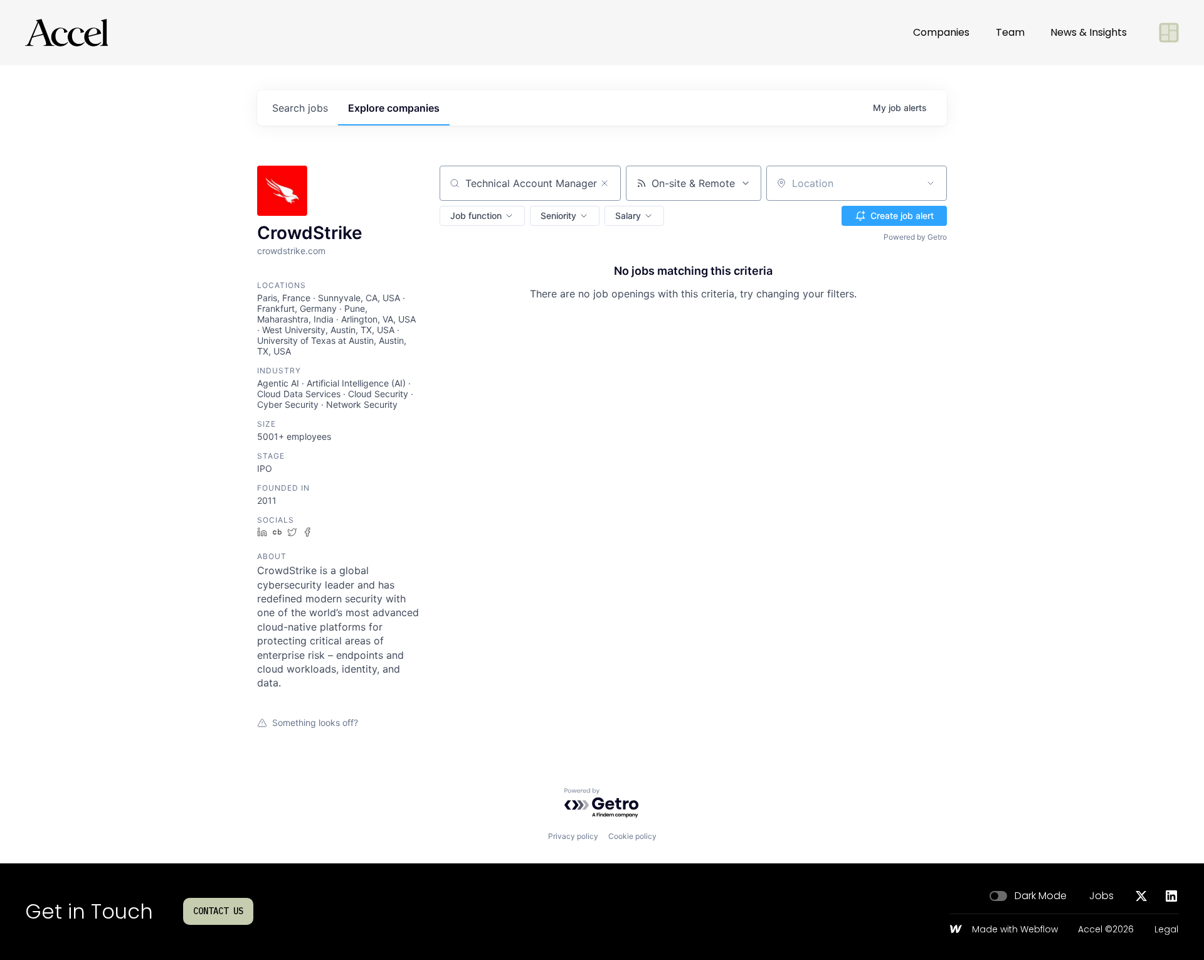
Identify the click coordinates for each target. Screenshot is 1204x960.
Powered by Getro (915, 237)
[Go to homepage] (66, 33)
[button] (482, 216)
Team (1010, 32)
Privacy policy (573, 836)
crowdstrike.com (291, 250)
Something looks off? (315, 722)
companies (394, 108)
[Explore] (1169, 33)
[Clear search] (604, 183)
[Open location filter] (930, 183)
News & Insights (1088, 32)
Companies (941, 32)
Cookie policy (632, 836)
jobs (300, 108)
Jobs (1101, 896)
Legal (1166, 930)
